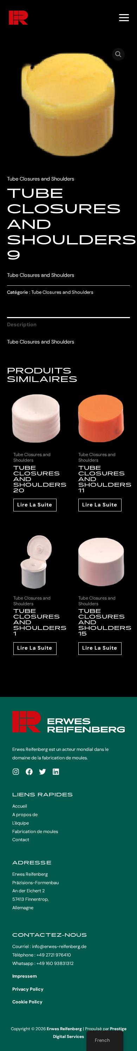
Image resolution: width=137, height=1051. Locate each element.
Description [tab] (22, 324)
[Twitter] (42, 771)
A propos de (25, 815)
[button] (118, 54)
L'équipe (20, 823)
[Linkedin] (55, 771)
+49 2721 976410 (54, 955)
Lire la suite (34, 505)
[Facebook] (29, 771)
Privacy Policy (28, 989)
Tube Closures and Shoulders (40, 179)
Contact (20, 840)
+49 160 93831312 (55, 963)
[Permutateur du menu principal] (124, 17)
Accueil (19, 806)
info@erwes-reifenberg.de (59, 946)
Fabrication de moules (35, 831)
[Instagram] (15, 771)
